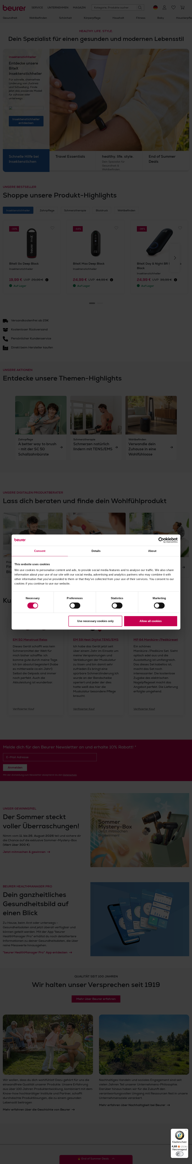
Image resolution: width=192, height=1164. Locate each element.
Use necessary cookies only (95, 621)
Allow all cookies (151, 621)
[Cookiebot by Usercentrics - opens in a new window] (161, 540)
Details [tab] (96, 550)
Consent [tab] (39, 550)
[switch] (75, 606)
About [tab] (152, 550)
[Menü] (186, 1131)
